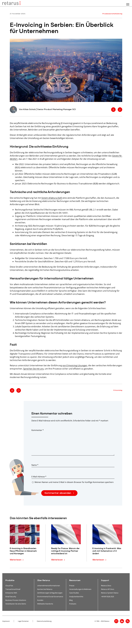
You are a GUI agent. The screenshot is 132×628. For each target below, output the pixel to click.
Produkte (9, 580)
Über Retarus (43, 580)
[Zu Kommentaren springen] (120, 109)
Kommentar (37, 430)
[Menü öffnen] (128, 4)
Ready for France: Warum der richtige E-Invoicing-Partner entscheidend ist (65, 551)
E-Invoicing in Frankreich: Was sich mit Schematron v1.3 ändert (106, 551)
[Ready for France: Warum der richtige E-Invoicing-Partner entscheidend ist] (66, 534)
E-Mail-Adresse (38, 476)
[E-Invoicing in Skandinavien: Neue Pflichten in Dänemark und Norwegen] (25, 534)
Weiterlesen (15, 560)
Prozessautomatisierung (112, 14)
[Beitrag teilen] (113, 109)
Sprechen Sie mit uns (33, 368)
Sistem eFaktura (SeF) (51, 197)
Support (105, 580)
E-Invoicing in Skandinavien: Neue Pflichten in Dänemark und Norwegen (23, 551)
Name (34, 465)
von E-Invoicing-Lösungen (74, 365)
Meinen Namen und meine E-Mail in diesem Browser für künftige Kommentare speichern (74, 482)
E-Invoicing (118, 390)
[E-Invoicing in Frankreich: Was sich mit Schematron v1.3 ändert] (107, 534)
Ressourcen (74, 580)
